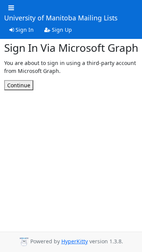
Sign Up (61, 29)
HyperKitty (74, 241)
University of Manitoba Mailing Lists (60, 18)
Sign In (24, 29)
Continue (18, 85)
